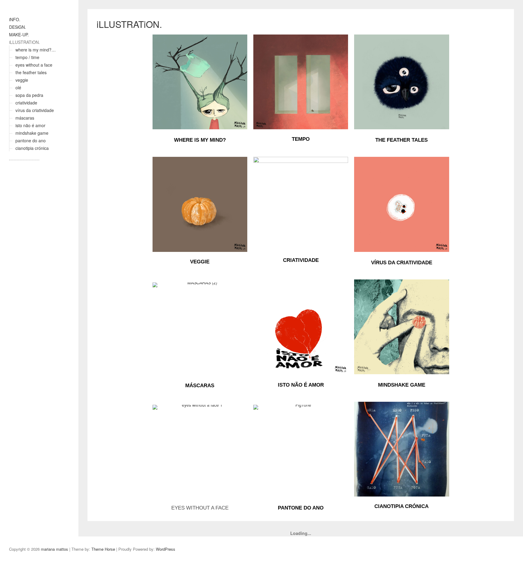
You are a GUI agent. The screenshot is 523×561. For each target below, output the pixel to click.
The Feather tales (401, 140)
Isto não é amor (301, 385)
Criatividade (301, 260)
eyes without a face (33, 65)
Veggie (199, 262)
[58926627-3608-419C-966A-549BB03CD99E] (401, 82)
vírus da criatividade (34, 110)
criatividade (26, 103)
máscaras (24, 118)
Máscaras (199, 385)
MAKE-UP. (19, 34)
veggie (21, 80)
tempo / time (27, 57)
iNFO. (14, 19)
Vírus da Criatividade (401, 263)
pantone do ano (30, 140)
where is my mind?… (35, 50)
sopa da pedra (29, 95)
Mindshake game (401, 385)
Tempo (301, 139)
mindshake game (31, 133)
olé (18, 87)
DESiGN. (17, 27)
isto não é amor (30, 125)
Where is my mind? (200, 140)
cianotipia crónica (32, 148)
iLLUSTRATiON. (24, 42)
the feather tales (31, 72)
